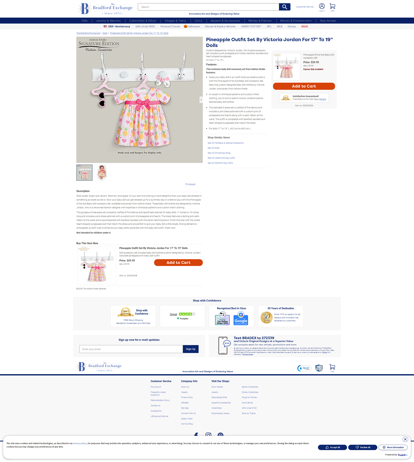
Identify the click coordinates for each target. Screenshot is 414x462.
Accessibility (156, 411)
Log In (322, 11)
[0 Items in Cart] (332, 6)
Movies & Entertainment (295, 20)
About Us (185, 386)
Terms (324, 352)
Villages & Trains (175, 20)
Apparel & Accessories (225, 20)
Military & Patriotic (260, 20)
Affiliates (185, 402)
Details (322, 99)
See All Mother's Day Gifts (220, 162)
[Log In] (322, 6)
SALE (304, 26)
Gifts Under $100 (145, 26)
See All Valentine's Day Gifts (221, 157)
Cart (332, 11)
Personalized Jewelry (221, 413)
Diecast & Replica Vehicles (220, 26)
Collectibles (217, 408)
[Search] (285, 6)
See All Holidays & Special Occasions (226, 142)
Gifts (84, 20)
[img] (332, 367)
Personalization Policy (160, 400)
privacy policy (80, 443)
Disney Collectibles (250, 392)
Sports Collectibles (250, 386)
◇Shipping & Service (159, 416)
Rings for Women (249, 397)
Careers (184, 392)
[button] (304, 368)
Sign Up (190, 349)
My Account (156, 386)
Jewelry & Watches (108, 20)
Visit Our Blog (187, 423)
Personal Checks (170, 26)
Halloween (194, 26)
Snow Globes (217, 386)
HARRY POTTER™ (251, 26)
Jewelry (215, 392)
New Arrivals (328, 20)
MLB (279, 26)
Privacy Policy (248, 354)
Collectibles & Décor (142, 20)
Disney (292, 26)
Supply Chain (187, 418)
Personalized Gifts (219, 397)
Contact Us (155, 405)
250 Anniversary (119, 26)
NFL (269, 26)
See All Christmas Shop (219, 152)
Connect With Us (188, 413)
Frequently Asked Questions (158, 393)
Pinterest (190, 184)
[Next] (201, 100)
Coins (198, 20)
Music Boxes (247, 402)
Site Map (185, 408)
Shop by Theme (249, 413)
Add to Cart (179, 262)
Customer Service (305, 7)
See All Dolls (213, 147)
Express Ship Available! (313, 69)
